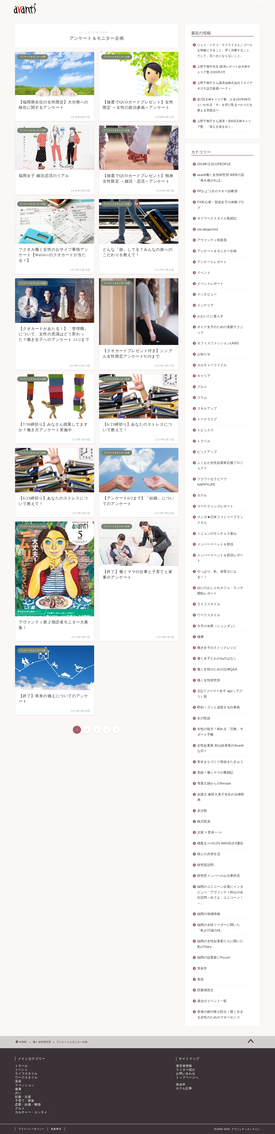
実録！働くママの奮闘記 (215, 772)
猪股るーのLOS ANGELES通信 (220, 843)
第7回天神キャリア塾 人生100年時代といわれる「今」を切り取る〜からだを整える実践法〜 (225, 105)
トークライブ (207, 419)
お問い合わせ (185, 1073)
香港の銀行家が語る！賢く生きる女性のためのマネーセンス (220, 1014)
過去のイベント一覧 (212, 1001)
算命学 (202, 968)
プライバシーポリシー (31, 1129)
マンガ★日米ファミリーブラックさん (220, 519)
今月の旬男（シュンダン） (217, 626)
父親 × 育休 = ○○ (209, 832)
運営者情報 (184, 1065)
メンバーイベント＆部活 (215, 544)
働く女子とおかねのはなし (217, 658)
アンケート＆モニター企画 (217, 251)
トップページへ (187, 1077)
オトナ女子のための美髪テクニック (220, 329)
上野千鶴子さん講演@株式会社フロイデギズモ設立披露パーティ (225, 85)
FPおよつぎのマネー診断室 (217, 191)
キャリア (203, 376)
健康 (200, 636)
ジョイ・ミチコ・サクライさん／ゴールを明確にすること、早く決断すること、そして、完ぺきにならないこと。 (225, 50)
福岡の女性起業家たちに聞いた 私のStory (220, 943)
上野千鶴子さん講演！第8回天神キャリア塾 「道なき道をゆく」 (224, 123)
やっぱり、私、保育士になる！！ (217, 574)
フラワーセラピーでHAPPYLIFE (212, 481)
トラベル (203, 441)
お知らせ (203, 354)
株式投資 (203, 821)
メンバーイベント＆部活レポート (220, 557)
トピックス (205, 430)
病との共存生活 (208, 854)
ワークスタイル (208, 615)
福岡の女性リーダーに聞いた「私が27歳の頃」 (218, 927)
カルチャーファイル (212, 365)
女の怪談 (203, 718)
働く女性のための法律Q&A (217, 669)
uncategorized (207, 229)
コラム (202, 397)
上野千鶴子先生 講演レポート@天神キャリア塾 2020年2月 (224, 69)
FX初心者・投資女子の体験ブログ (220, 204)
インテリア (205, 305)
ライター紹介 (185, 1069)
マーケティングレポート (215, 506)
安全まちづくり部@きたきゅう (220, 762)
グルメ (202, 387)
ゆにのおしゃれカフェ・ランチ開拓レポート (220, 590)
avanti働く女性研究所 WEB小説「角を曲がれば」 (220, 177)
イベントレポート (210, 283)
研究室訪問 (205, 865)
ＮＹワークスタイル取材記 (217, 218)
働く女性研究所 (208, 680)
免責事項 (56, 1129)
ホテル (202, 495)
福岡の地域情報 (208, 914)
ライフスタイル (208, 604)
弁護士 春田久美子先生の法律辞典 (220, 797)
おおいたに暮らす (210, 316)
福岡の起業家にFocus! (213, 957)
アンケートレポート (212, 262)
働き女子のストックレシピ (217, 647)
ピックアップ (207, 452)
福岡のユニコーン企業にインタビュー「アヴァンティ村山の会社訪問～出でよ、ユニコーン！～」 (220, 895)
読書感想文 (205, 990)
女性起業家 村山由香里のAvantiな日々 (220, 748)
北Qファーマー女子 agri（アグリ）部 (219, 693)
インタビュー (207, 294)
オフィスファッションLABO (218, 343)
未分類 (202, 810)
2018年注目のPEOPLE (214, 164)
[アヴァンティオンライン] (24, 13)
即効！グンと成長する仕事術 (218, 707)
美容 (200, 979)
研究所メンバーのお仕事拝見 (218, 875)
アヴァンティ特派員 (212, 240)
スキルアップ (207, 408)
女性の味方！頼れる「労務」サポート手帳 (220, 731)
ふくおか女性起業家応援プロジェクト (220, 465)
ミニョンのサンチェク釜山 (217, 533)
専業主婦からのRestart (214, 783)
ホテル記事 (184, 1088)
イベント (203, 272)
